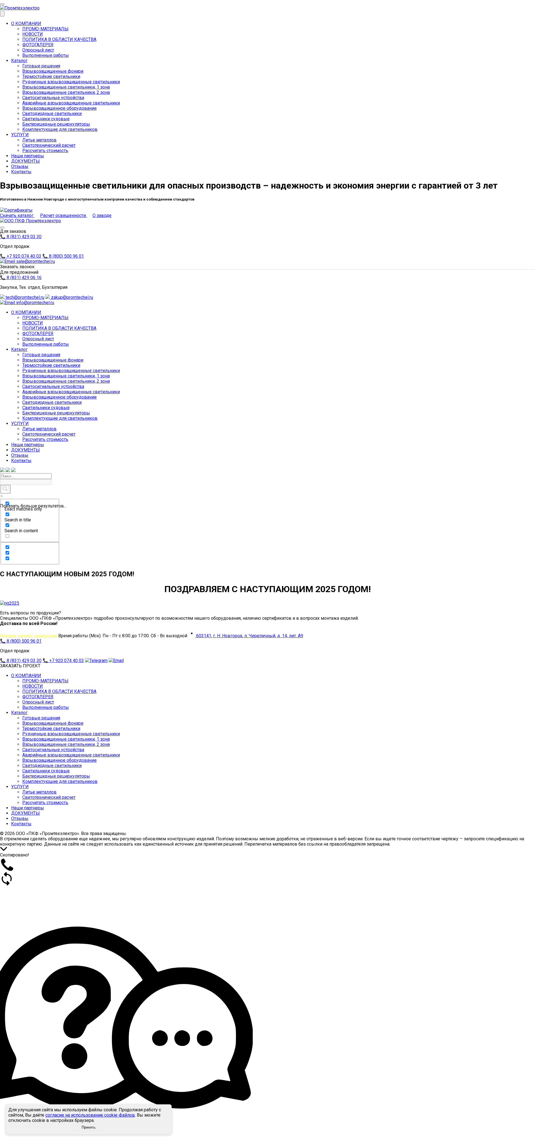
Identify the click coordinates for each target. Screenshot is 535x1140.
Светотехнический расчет (49, 145)
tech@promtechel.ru (24, 297)
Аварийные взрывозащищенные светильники (71, 103)
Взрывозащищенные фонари (52, 71)
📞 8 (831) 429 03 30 (21, 236)
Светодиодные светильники (52, 113)
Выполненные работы (45, 55)
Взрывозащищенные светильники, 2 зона (66, 92)
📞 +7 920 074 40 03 (20, 256)
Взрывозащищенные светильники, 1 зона (66, 87)
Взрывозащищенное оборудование (59, 108)
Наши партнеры (27, 155)
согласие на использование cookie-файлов (90, 1115)
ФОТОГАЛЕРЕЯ (38, 44)
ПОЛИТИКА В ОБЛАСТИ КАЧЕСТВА (59, 39)
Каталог (19, 60)
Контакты (21, 171)
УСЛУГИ (20, 134)
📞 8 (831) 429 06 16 (21, 277)
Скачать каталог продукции (28, 635)
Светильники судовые (46, 118)
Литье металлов (39, 140)
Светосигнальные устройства (53, 97)
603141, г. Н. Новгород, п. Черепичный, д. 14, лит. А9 (249, 635)
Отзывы (19, 166)
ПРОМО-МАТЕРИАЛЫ (45, 28)
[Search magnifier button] (5, 489)
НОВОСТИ (32, 34)
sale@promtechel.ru (35, 261)
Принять (89, 1127)
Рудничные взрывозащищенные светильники (71, 81)
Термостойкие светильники (51, 76)
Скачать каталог (17, 215)
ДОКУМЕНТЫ (25, 161)
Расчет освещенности (63, 215)
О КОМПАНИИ (26, 23)
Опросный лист (38, 50)
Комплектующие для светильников (60, 129)
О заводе (102, 215)
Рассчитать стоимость (45, 150)
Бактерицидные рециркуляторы (56, 124)
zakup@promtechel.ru (71, 297)
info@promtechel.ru (34, 302)
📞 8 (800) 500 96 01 (63, 256)
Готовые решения (41, 66)
